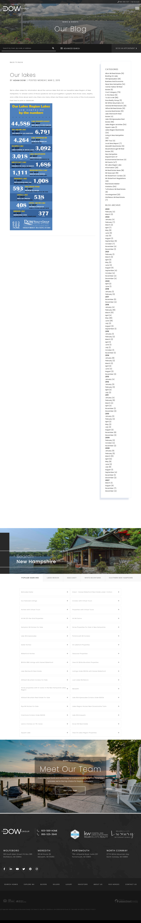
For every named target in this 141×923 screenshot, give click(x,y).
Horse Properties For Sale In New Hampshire (89, 627)
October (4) (110, 273)
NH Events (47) (111, 162)
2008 (107, 448)
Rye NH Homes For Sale (30, 706)
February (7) (110, 222)
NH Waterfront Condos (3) (115, 176)
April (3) (108, 260)
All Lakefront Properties (81, 645)
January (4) (110, 219)
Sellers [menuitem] (56, 884)
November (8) (110, 432)
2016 (107, 305)
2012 (107, 382)
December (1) (110, 249)
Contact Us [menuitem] (131, 884)
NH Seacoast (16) (111, 173)
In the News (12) (111, 95)
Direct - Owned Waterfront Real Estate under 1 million (92, 592)
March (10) (109, 312)
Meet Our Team (70, 790)
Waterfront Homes (28, 653)
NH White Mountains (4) (114, 103)
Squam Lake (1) (111, 127)
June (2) (108, 265)
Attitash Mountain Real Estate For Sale (35, 697)
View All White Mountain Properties (85, 662)
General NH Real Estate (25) (115, 106)
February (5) (110, 453)
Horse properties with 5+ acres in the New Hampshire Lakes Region (43, 689)
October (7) (110, 244)
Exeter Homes (26, 645)
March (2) (109, 225)
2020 (107, 281)
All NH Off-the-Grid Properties (32, 618)
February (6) (110, 400)
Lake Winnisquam (79, 715)
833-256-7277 (124, 2)
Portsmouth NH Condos (81, 636)
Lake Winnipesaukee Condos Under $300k (88, 697)
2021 (107, 252)
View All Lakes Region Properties (84, 733)
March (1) (109, 483)
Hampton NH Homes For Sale (32, 627)
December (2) (110, 411)
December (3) (110, 435)
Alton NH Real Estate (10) (114, 73)
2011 (107, 395)
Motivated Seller (27, 592)
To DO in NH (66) (111, 97)
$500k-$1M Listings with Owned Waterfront (37, 662)
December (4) (111, 278)
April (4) (108, 315)
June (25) (109, 321)
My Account (135, 2)
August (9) (109, 485)
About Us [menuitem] (98, 884)
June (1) (108, 286)
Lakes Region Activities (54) (115, 124)
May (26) (108, 318)
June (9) (108, 233)
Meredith (75, 689)
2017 (107, 297)
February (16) (110, 310)
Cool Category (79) (113, 92)
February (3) (110, 294)
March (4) (109, 403)
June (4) (108, 369)
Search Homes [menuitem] (11, 884)
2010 (107, 414)
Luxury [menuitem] (69, 884)
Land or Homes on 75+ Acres (32, 724)
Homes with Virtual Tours (30, 610)
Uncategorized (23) (112, 194)
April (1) (108, 342)
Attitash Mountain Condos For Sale (34, 680)
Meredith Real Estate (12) (114, 146)
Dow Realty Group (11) (113, 100)
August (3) (109, 326)
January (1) (109, 291)
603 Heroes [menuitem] (114, 884)
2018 (107, 289)
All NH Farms (77, 618)
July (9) (108, 236)
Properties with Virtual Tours (83, 610)
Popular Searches (30, 578)
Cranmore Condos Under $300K (33, 715)
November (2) (110, 374)
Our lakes (23, 75)
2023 (107, 209)
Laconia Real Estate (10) (114, 111)
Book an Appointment (125, 48)
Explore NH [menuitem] (29, 884)
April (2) (108, 284)
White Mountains (93, 578)
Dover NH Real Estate (80, 724)
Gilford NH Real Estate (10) (115, 108)
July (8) (108, 467)
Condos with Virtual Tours (82, 601)
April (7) (108, 228)
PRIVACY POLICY (90, 909)
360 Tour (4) (110, 141)
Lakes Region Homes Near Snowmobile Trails (89, 706)
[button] (53, 48)
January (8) (109, 358)
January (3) (109, 384)
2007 (107, 480)
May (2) (108, 424)
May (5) (108, 262)
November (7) (110, 488)
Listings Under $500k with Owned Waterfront (89, 671)
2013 (107, 377)
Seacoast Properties (80, 653)
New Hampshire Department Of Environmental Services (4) (115, 157)
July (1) (108, 347)
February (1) (109, 254)
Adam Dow (19, 80)
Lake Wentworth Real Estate (31, 671)
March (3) (109, 214)
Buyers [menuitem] (43, 884)
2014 (107, 355)
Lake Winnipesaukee (28, 636)
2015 (107, 331)
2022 (107, 217)
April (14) (108, 459)
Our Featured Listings (29, 601)
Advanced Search (72, 48)
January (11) (109, 451)
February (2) (110, 337)
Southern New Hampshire (121, 578)
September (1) (110, 329)
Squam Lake (25, 733)
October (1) (109, 350)
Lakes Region (53, 578)
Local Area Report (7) (113, 143)
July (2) (108, 323)
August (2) (109, 371)
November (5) (110, 299)
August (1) (109, 238)
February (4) (110, 212)
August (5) (109, 268)
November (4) (110, 246)
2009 (107, 438)
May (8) (108, 230)
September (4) (111, 270)
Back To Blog (16, 62)
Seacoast (72, 578)
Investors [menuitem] (83, 884)
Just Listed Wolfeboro (80, 680)
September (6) (111, 241)
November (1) (110, 353)
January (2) (109, 416)
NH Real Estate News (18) (114, 170)
